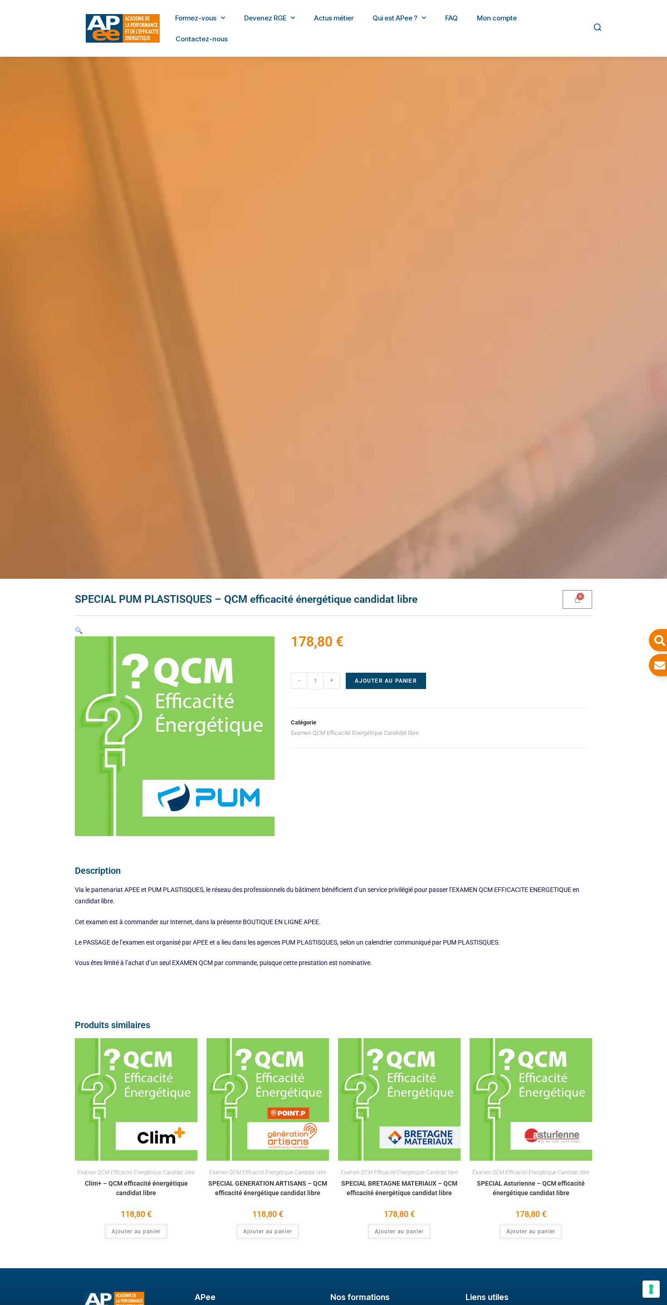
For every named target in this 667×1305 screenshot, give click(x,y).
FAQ (451, 18)
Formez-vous (195, 18)
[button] (79, 630)
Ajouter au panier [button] (136, 1231)
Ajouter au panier (386, 681)
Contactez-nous (202, 38)
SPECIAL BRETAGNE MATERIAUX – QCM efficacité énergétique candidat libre (399, 1188)
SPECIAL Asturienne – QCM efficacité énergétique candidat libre (531, 1188)
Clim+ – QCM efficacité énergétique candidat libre (136, 1188)
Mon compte (497, 18)
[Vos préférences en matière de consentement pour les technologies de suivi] (651, 1289)
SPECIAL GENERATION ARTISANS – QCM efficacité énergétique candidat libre (267, 1188)
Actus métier (333, 18)
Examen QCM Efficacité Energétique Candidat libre (355, 732)
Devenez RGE (265, 18)
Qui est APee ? (395, 18)
